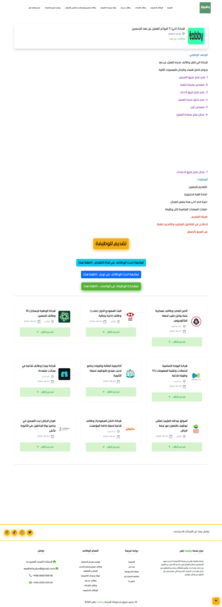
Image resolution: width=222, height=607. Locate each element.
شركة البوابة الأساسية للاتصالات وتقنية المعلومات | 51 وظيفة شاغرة (169, 371)
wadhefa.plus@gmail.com (40, 569)
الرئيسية (169, 7)
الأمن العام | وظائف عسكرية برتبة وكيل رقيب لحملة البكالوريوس (171, 316)
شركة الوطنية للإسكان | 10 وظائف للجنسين (41, 313)
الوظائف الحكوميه (156, 7)
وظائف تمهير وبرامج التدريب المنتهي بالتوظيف (80, 7)
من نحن (132, 567)
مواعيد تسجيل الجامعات (53, 7)
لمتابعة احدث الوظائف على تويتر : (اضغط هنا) (111, 274)
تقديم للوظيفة (111, 243)
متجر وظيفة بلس (34, 7)
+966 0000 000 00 (42, 575)
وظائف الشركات (140, 7)
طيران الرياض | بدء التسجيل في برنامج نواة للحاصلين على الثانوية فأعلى (38, 426)
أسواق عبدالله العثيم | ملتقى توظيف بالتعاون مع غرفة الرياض (171, 426)
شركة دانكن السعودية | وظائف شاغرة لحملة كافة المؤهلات (104, 423)
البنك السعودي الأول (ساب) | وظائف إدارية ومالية (106, 313)
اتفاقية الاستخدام (131, 576)
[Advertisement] (111, 144)
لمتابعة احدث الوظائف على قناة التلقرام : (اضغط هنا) (111, 263)
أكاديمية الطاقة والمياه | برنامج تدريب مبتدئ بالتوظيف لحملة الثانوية (104, 371)
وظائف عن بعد (126, 7)
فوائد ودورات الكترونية (108, 7)
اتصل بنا (131, 581)
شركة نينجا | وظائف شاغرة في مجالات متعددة (39, 368)
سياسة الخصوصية (132, 571)
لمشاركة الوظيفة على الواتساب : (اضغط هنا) (111, 286)
